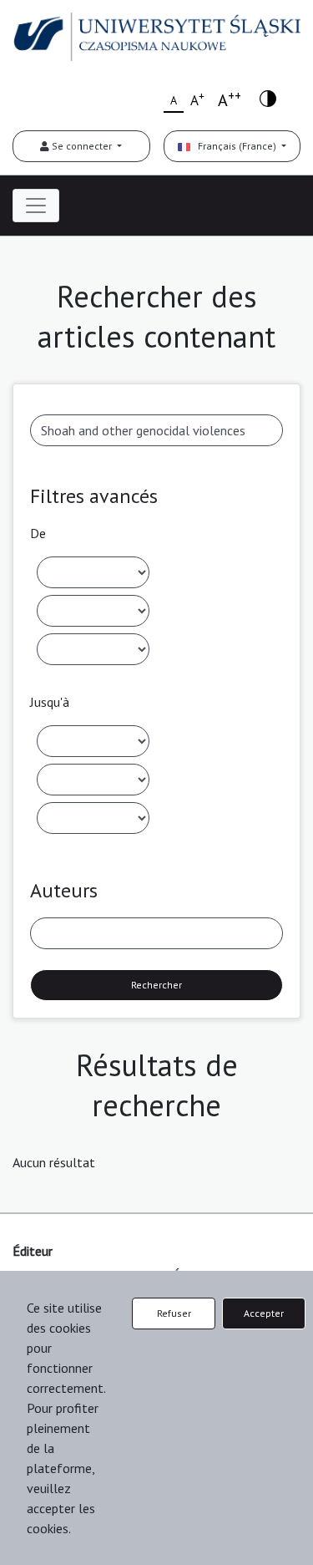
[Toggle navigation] (36, 205)
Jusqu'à (49, 702)
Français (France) (234, 146)
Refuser (174, 1313)
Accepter (264, 1313)
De (38, 533)
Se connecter (81, 146)
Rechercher (156, 984)
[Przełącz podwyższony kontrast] (268, 97)
